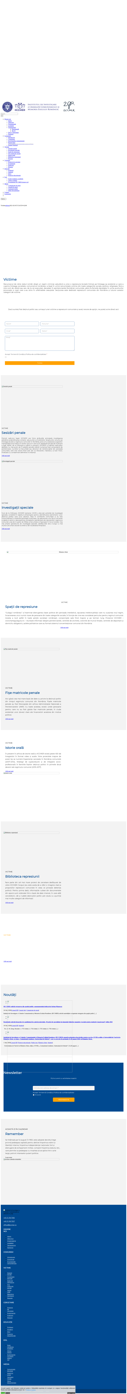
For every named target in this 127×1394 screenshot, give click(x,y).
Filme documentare (11, 1382)
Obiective (10, 1239)
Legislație (10, 1243)
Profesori (10, 1327)
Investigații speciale (10, 1277)
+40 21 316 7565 (9, 1218)
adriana (7, 205)
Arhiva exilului (9, 1351)
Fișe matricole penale (10, 1286)
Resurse (10, 1298)
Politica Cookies (31, 1390)
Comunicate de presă (11, 1370)
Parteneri (10, 1248)
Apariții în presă (10, 1374)
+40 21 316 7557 (9, 1221)
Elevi (8, 1332)
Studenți (10, 1329)
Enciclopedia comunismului (11, 1262)
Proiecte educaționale (11, 1335)
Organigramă (11, 1241)
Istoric (9, 1236)
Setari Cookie (71, 1393)
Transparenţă (11, 1245)
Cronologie (10, 1259)
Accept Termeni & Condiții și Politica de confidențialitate (26, 354)
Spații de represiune (10, 1281)
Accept (3, 1393)
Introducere (11, 1257)
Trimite (39, 363)
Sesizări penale (9, 1274)
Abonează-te (63, 1100)
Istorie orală (9, 1291)
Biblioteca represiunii (10, 1295)
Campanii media (10, 1378)
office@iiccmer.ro (10, 1225)
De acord (10, 357)
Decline (7, 1393)
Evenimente (11, 1313)
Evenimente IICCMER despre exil (11, 1357)
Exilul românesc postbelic (10, 1346)
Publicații (10, 1315)
